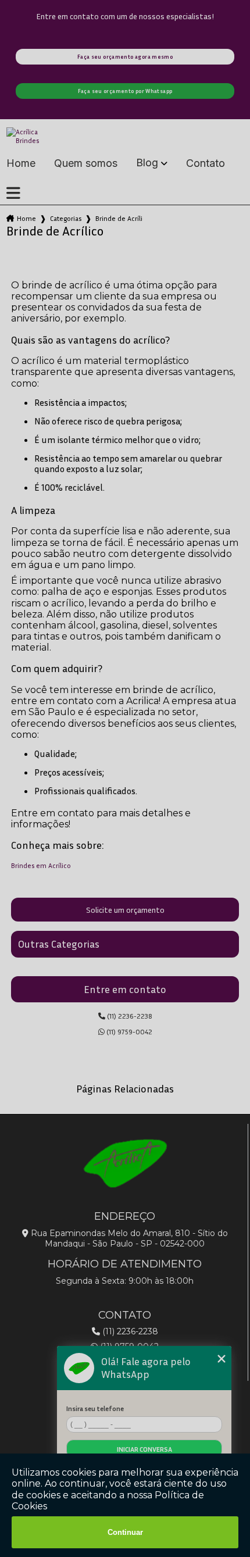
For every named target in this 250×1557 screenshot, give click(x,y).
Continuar (125, 1532)
